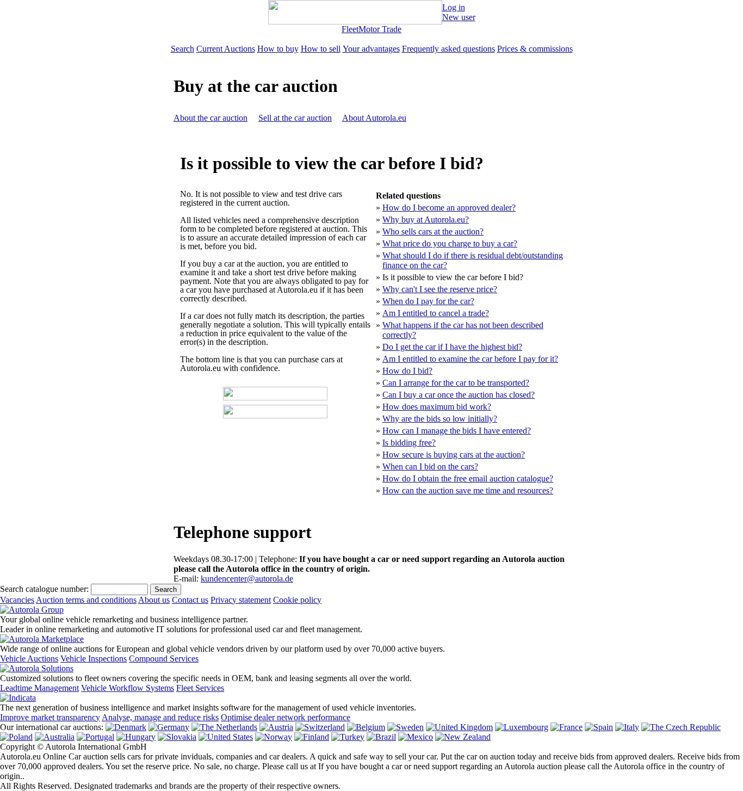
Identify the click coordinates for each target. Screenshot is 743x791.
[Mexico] (415, 736)
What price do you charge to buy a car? (449, 243)
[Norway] (273, 736)
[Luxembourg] (521, 727)
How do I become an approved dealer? (449, 207)
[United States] (226, 736)
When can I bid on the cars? (430, 466)
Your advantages (371, 48)
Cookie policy (297, 599)
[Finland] (311, 736)
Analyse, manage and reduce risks (160, 717)
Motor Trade (379, 29)
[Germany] (168, 727)
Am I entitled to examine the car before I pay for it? (470, 358)
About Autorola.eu (374, 117)
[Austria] (276, 727)
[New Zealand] (463, 736)
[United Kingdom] (459, 727)
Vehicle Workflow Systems (127, 688)
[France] (566, 727)
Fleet (350, 29)
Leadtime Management (39, 688)
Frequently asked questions (448, 48)
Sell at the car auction (295, 117)
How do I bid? (407, 370)
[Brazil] (381, 736)
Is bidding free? (409, 442)
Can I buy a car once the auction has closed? (458, 394)
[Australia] (55, 736)
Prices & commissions (535, 48)
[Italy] (627, 727)
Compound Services (164, 658)
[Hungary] (136, 736)
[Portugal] (95, 736)
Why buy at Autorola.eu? (425, 219)
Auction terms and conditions (86, 599)
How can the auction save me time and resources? (467, 490)
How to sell (320, 48)
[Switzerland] (320, 727)
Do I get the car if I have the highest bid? (452, 346)
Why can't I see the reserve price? (439, 289)
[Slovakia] (177, 736)
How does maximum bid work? (436, 406)
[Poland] (16, 736)
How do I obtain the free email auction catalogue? (467, 478)
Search (182, 48)
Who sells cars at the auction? (433, 231)
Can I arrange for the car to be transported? (455, 382)
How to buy (278, 48)
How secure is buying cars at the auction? (453, 454)
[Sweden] (405, 727)
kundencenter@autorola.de (247, 578)
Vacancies (17, 599)
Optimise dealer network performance (285, 717)
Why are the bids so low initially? (439, 418)
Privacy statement (240, 599)
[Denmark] (126, 727)
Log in (453, 7)
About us (154, 599)
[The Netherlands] (224, 727)
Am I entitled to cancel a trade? (435, 313)
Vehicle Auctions (29, 658)
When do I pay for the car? (428, 301)
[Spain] (599, 727)
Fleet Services (200, 688)
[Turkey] (347, 736)
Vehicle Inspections (93, 658)
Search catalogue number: (44, 589)
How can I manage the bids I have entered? (456, 430)
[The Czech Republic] (681, 727)
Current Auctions (225, 48)
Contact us (190, 599)
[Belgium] (366, 727)
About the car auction (210, 117)
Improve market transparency (50, 717)
